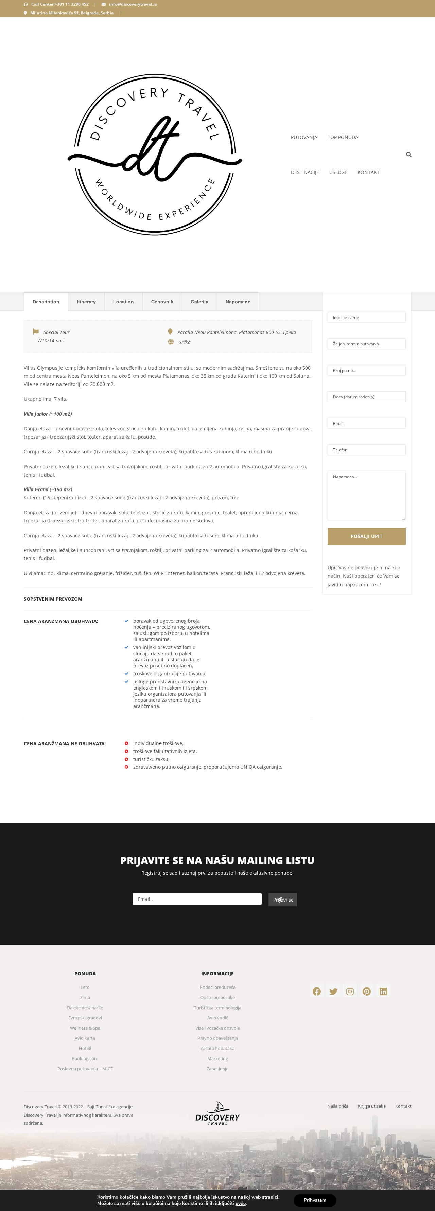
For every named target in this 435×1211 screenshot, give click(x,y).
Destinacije (305, 172)
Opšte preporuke (217, 997)
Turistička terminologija (217, 1007)
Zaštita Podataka (217, 1048)
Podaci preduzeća (218, 987)
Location (123, 301)
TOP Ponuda (343, 137)
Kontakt (369, 172)
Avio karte (85, 1038)
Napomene (238, 301)
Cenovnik (162, 301)
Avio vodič (217, 1018)
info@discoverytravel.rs (133, 4)
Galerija (199, 301)
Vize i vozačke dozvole (217, 1028)
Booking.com (85, 1058)
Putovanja (304, 137)
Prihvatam (315, 1200)
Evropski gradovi (85, 1018)
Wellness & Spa (85, 1028)
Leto (85, 987)
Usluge (338, 172)
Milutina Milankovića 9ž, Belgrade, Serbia (72, 13)
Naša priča (337, 1106)
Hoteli (85, 1048)
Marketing (217, 1058)
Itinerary (86, 301)
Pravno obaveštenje (217, 1038)
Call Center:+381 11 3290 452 (60, 4)
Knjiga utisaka (372, 1106)
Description (46, 301)
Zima (85, 997)
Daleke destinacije (85, 1007)
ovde (241, 1203)
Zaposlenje (217, 1069)
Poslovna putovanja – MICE (85, 1069)
